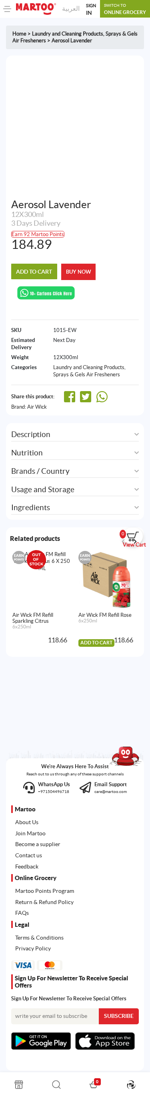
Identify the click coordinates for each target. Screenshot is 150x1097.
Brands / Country (40, 471)
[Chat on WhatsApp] (46, 292)
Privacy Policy (33, 948)
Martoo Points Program (44, 891)
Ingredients (30, 507)
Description (30, 434)
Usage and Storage (42, 489)
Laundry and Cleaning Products (67, 34)
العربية (71, 8)
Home (19, 34)
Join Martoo (30, 833)
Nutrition (27, 453)
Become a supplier (37, 844)
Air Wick (37, 407)
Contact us (28, 855)
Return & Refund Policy (44, 902)
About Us (26, 822)
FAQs (22, 913)
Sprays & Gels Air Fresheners (86, 375)
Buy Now (78, 272)
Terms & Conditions (39, 937)
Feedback (26, 866)
